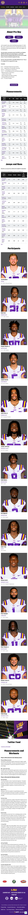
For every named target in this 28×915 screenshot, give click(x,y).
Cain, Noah (4, 105)
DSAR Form (3, 909)
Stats (20, 7)
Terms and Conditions (21, 907)
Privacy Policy (3, 907)
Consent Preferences (11, 907)
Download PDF (14, 84)
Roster (7, 7)
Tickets (16, 7)
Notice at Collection (19, 909)
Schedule (12, 7)
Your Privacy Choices (10, 909)
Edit (1, 160)
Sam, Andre (4, 134)
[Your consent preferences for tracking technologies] (25, 912)
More (24, 7)
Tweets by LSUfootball (5, 746)
